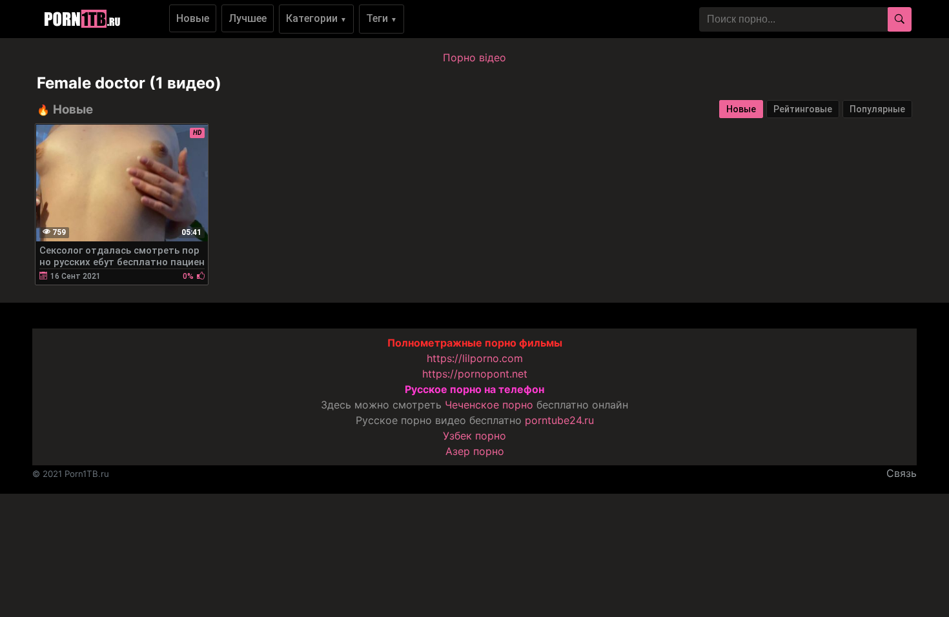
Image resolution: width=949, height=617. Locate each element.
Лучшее (248, 18)
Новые (192, 18)
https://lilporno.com (475, 358)
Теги (381, 18)
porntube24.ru (559, 420)
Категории (316, 18)
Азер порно (474, 451)
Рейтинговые (802, 109)
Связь (901, 473)
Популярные (877, 109)
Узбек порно (474, 435)
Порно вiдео (474, 57)
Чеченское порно (489, 404)
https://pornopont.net (474, 373)
